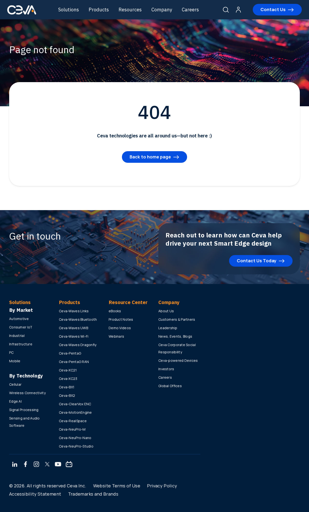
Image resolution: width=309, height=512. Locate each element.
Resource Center (128, 302)
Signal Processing (24, 409)
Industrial (17, 335)
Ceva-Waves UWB (73, 328)
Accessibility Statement (35, 494)
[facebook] (25, 465)
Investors (166, 369)
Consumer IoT (20, 327)
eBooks (115, 311)
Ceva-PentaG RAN (74, 361)
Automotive (19, 318)
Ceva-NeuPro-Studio (76, 446)
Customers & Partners (176, 319)
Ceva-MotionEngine (75, 412)
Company (161, 9)
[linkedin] (14, 465)
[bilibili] (69, 465)
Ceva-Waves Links (74, 311)
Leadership (167, 328)
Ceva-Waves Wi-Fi (73, 336)
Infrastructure (20, 344)
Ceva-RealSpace (73, 421)
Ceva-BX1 (66, 387)
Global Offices (170, 386)
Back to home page (150, 157)
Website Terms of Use (116, 486)
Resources (130, 9)
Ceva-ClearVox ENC (75, 404)
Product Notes (121, 319)
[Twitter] (47, 465)
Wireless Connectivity (27, 393)
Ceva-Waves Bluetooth (78, 319)
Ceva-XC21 (68, 370)
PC (11, 352)
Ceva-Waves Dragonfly (78, 344)
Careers (190, 9)
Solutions (68, 9)
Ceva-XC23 (68, 378)
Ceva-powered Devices (178, 360)
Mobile (15, 361)
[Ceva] (21, 14)
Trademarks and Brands (93, 494)
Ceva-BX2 (67, 395)
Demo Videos (120, 328)
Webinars (116, 336)
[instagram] (36, 465)
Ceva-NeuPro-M (72, 429)
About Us (166, 311)
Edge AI (15, 401)
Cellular (15, 384)
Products (99, 9)
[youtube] (58, 464)
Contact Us (273, 9)
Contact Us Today (256, 260)
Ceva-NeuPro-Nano (75, 437)
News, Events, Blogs (175, 336)
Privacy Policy (162, 486)
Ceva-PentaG (70, 353)
